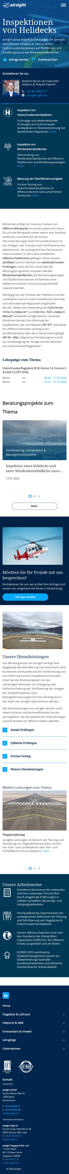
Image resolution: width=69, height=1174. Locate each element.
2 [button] (34, 496)
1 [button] (30, 496)
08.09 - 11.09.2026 (55, 377)
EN (24, 377)
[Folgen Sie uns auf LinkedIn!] (9, 995)
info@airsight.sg (10, 1163)
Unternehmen (11, 1048)
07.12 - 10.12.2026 (55, 381)
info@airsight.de (36, 95)
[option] (34, 452)
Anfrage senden (19, 59)
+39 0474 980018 (13, 1136)
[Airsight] (19, 6)
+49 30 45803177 (36, 91)
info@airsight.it (10, 1139)
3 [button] (38, 496)
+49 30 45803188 (12, 1110)
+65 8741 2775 (12, 1159)
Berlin (6, 377)
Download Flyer (48, 59)
